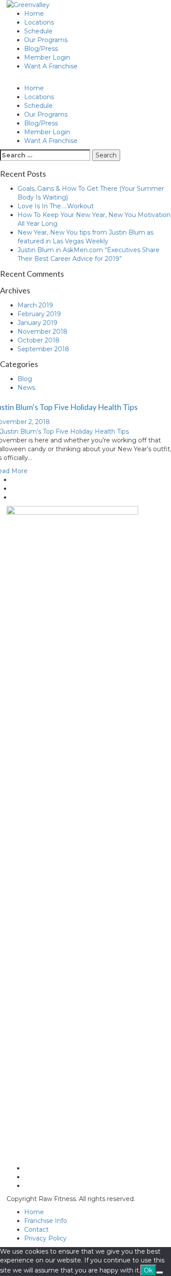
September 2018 (43, 349)
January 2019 (37, 323)
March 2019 (35, 305)
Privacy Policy (45, 1238)
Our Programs (46, 40)
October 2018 (39, 340)
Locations (39, 22)
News (26, 388)
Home (34, 14)
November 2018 (43, 331)
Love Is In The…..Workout (56, 206)
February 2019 (39, 314)
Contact (36, 1229)
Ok (148, 1270)
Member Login (47, 57)
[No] (159, 1272)
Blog (25, 379)
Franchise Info (45, 1221)
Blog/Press (41, 49)
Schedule (38, 31)
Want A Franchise (51, 66)
